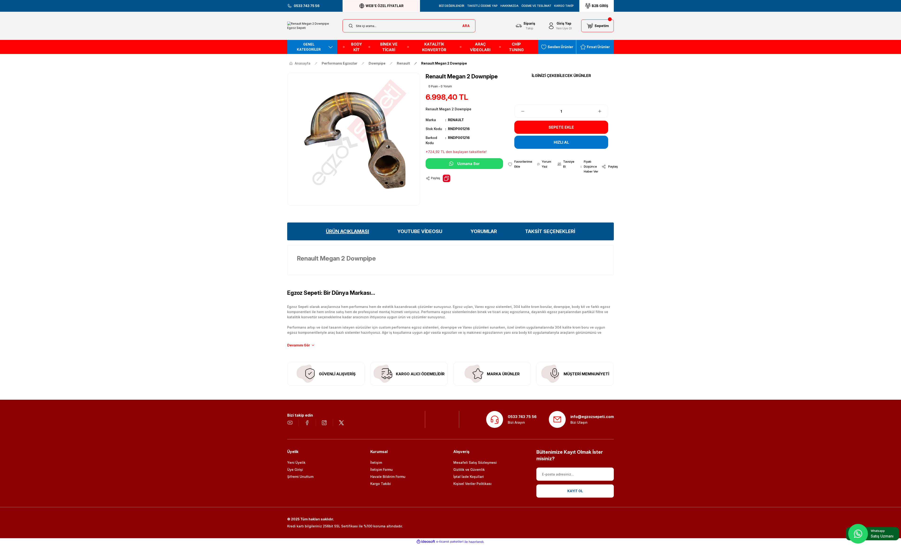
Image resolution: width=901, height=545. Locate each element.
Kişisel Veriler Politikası (472, 484)
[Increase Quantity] (602, 111)
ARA (466, 26)
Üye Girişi (295, 470)
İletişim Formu (381, 470)
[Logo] (312, 26)
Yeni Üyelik (296, 462)
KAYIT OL (575, 491)
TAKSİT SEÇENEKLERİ (550, 231)
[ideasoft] (425, 542)
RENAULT (456, 120)
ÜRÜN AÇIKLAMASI (347, 231)
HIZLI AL (561, 142)
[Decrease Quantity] (520, 111)
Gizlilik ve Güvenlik (469, 470)
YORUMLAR (483, 231)
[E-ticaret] (450, 542)
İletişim (376, 462)
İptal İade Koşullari (468, 477)
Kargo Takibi (380, 484)
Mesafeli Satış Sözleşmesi (475, 462)
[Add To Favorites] (520, 164)
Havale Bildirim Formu (387, 477)
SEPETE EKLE (561, 127)
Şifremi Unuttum (300, 477)
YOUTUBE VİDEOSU (419, 231)
